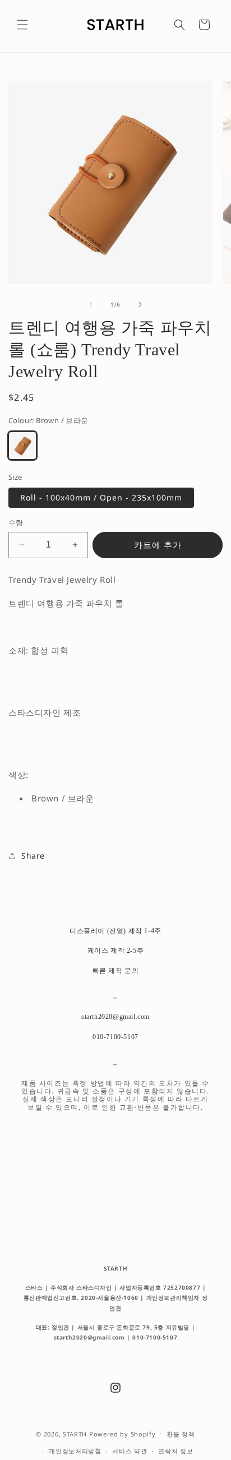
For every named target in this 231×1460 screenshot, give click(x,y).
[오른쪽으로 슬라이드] (140, 304)
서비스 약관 (129, 1451)
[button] (22, 24)
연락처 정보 (175, 1451)
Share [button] (33, 855)
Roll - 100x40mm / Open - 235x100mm (101, 497)
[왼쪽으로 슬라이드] (90, 304)
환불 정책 (181, 1434)
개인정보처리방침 (75, 1451)
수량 (16, 522)
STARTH (75, 1433)
